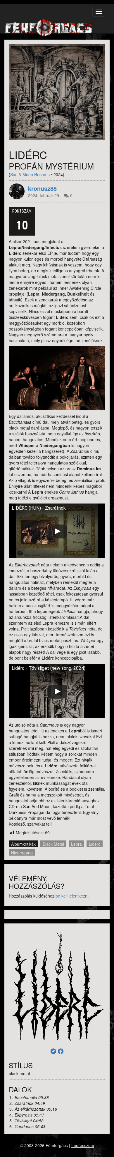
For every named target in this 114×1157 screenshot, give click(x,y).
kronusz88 (42, 188)
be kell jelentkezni (72, 896)
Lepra (76, 844)
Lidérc (94, 844)
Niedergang (22, 853)
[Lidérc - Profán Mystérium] (57, 92)
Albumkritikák (23, 844)
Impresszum (82, 1145)
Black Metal (53, 844)
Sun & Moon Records (30, 174)
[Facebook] (60, 1051)
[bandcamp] (53, 1051)
